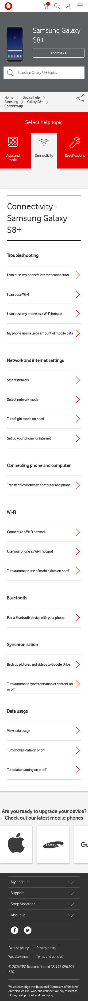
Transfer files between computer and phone (39, 485)
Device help (31, 97)
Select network (18, 380)
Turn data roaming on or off (26, 770)
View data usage (18, 731)
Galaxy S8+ (35, 102)
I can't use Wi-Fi (18, 294)
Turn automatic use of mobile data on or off (38, 571)
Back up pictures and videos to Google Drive (38, 664)
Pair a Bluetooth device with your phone (36, 618)
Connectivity (13, 106)
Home (9, 97)
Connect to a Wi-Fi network (26, 532)
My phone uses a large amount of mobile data (40, 333)
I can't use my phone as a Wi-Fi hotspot (34, 314)
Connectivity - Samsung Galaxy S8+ (37, 218)
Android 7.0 (58, 53)
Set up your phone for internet (29, 438)
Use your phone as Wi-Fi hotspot (30, 551)
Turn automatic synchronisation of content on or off (40, 686)
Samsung (11, 102)
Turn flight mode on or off (25, 419)
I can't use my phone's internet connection (38, 275)
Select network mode (22, 399)
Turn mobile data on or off (25, 750)
